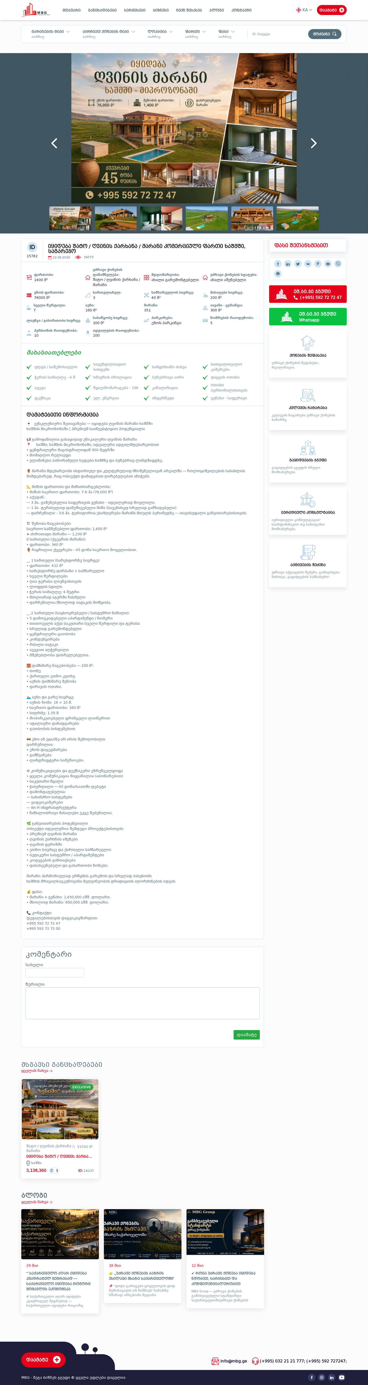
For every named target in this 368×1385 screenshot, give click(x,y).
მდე (222, 40)
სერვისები (134, 10)
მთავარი (72, 10)
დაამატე (247, 1034)
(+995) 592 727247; (326, 1361)
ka (305, 10)
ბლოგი (217, 10)
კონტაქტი (242, 10)
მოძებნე (321, 34)
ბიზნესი (161, 10)
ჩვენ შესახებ (189, 10)
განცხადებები (102, 10)
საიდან (191, 40)
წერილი (35, 984)
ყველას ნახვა (35, 1071)
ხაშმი (36, 1163)
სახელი (34, 965)
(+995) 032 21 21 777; (282, 1361)
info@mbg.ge (233, 1361)
